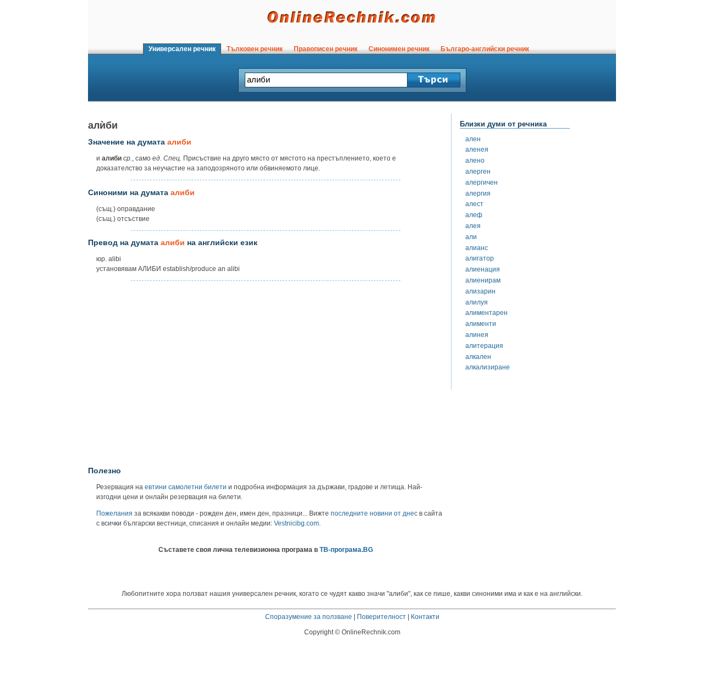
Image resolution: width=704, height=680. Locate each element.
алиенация (482, 269)
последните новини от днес (374, 513)
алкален (478, 357)
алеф (473, 215)
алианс (476, 248)
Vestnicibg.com (296, 523)
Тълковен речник (254, 49)
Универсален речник (182, 49)
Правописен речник (325, 49)
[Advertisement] (265, 373)
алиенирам (483, 280)
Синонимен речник (399, 49)
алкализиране (487, 367)
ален (473, 139)
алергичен (481, 182)
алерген (478, 171)
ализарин (480, 291)
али (471, 237)
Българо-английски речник (484, 49)
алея (473, 226)
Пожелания (114, 513)
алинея (476, 335)
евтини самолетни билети (186, 487)
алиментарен (486, 313)
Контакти (425, 617)
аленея (476, 149)
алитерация (484, 346)
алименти (480, 324)
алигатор (479, 258)
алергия (478, 193)
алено (475, 160)
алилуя (476, 302)
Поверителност (381, 617)
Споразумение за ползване (308, 617)
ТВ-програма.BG (346, 550)
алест (474, 204)
